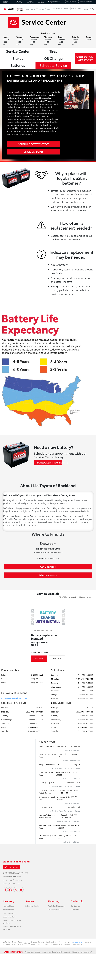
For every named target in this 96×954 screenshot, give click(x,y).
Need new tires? (32, 951)
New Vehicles (8, 906)
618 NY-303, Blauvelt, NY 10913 (14, 698)
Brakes (17, 58)
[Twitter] (15, 889)
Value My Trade (54, 909)
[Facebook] (5, 889)
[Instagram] (10, 889)
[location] (48, 1)
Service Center (18, 51)
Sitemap (27, 943)
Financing (54, 901)
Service (29, 901)
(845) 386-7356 (36, 675)
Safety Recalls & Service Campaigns (51, 943)
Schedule (39, 658)
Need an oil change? (82, 951)
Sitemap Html (34, 943)
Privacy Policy (14, 943)
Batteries (18, 65)
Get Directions (48, 566)
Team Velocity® (78, 942)
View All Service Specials (68, 597)
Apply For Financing (56, 906)
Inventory (8, 901)
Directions (75, 909)
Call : (85, 58)
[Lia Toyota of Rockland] (9, 8)
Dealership (77, 901)
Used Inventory (9, 913)
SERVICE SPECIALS (34, 151)
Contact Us (13, 867)
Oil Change (53, 58)
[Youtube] (21, 889)
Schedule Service (53, 65)
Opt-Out (61, 943)
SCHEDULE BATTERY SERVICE (33, 144)
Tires (53, 51)
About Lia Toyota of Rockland (56, 951)
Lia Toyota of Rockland (7, 943)
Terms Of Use (20, 943)
